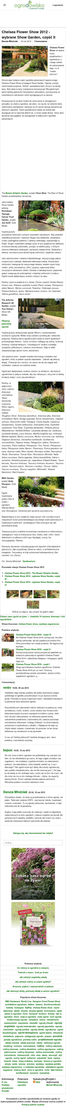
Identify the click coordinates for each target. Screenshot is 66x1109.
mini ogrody (56, 1016)
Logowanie (58, 5)
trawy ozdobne (26, 1061)
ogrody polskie (22, 1029)
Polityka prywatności (7, 1086)
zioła (47, 1069)
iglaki (59, 1010)
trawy (14, 1061)
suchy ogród (20, 1057)
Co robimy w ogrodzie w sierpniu (33, 967)
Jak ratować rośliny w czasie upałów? (33, 981)
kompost (33, 1013)
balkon (31, 1004)
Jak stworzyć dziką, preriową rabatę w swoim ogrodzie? (33, 990)
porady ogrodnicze (13, 1039)
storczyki (53, 1055)
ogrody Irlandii (46, 1022)
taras (50, 1057)
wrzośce (31, 1063)
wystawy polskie (53, 1063)
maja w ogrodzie (28, 1016)
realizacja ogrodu (52, 1042)
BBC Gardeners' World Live (18, 1001)
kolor (25, 1013)
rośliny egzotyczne (46, 1049)
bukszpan (19, 1007)
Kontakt (5, 1090)
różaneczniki (23, 1055)
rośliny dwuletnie (28, 1049)
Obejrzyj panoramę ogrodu (6, 323)
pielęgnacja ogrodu (34, 1036)
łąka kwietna (56, 1069)
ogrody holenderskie (26, 1026)
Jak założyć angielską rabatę (33, 977)
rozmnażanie (29, 1045)
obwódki (33, 1022)
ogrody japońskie (45, 1026)
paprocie (19, 1036)
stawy (44, 1055)
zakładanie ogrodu (54, 1066)
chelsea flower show (28, 623)
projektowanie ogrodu (50, 1039)
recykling (8, 1045)
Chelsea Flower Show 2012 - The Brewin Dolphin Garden (31, 573)
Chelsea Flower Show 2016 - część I (33, 664)
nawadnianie (53, 1019)
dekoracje (8, 1010)
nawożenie (23, 1022)
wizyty (8, 1063)
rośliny (40, 1045)
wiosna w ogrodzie (53, 1061)
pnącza (48, 1036)
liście (16, 1016)
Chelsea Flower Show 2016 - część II (33, 649)
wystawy (40, 1063)
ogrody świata (37, 1029)
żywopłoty (44, 1072)
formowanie (49, 1010)
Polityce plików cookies (33, 1104)
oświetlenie (8, 1036)
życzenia (34, 1072)
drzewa (24, 1010)
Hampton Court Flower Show (46, 1001)
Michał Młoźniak (54, 1084)
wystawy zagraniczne (49, 623)
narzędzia (33, 1019)
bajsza (7, 750)
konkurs (43, 1013)
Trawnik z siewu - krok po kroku (33, 972)
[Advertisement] (33, 19)
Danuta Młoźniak (10, 41)
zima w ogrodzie (35, 1069)
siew (38, 1055)
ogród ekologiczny (28, 1032)
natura (42, 1019)
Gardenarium (29, 561)
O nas (4, 1082)
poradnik (57, 1036)
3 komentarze (40, 41)
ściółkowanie (22, 1072)
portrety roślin (30, 1039)
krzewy (51, 1013)
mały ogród (43, 1016)
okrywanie (58, 1032)
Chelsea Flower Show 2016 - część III (33, 634)
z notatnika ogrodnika (33, 1066)
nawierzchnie (10, 1022)
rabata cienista (12, 1042)
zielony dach (20, 1069)
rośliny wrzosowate (45, 1052)
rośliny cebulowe (54, 1045)
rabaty (39, 1042)
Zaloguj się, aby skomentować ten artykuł (33, 833)
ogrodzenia (50, 1029)
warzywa (38, 1061)
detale (17, 1010)
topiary (57, 1057)
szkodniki (41, 1057)
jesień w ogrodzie (13, 1013)
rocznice (18, 1045)
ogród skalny (45, 1032)
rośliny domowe (10, 1049)
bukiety (9, 1007)
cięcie (56, 1007)
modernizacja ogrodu (17, 1019)
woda (14, 1063)
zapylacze (7, 1069)
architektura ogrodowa (16, 1004)
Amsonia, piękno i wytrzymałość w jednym (33, 986)
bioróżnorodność (52, 1004)
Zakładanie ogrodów (22, 1083)
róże (33, 1055)
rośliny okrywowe (25, 1052)
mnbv (7, 687)
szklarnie (31, 1057)
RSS (37, 1082)
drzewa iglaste (36, 1010)
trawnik (7, 1061)
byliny (28, 1007)
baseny (39, 1004)
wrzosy (22, 1063)
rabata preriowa (27, 1042)
